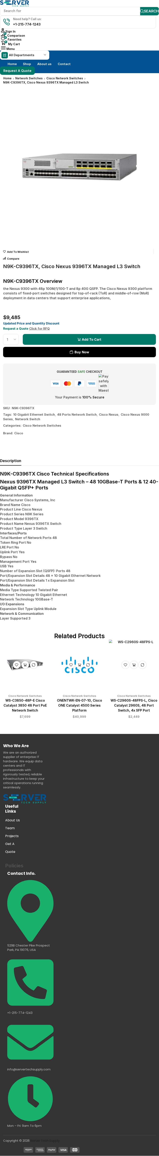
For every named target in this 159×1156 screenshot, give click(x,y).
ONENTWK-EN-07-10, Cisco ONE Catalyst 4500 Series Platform (79, 705)
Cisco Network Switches (64, 78)
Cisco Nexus (108, 414)
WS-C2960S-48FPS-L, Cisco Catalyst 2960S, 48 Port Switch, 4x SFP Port (134, 705)
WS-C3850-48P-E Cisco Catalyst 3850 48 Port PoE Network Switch (25, 705)
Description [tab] (10, 461)
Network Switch (27, 419)
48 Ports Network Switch (77, 414)
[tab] (10, 462)
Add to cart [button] (25, 664)
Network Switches (29, 78)
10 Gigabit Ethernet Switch (34, 414)
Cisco (18, 433)
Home (7, 78)
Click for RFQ (39, 328)
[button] (8, 31)
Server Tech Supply (45, 1140)
